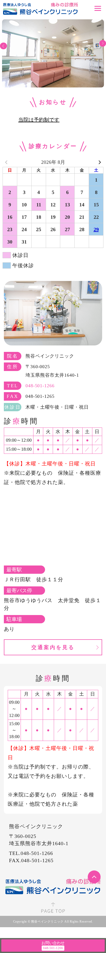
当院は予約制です (38, 120)
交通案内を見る (53, 647)
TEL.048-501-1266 (31, 853)
